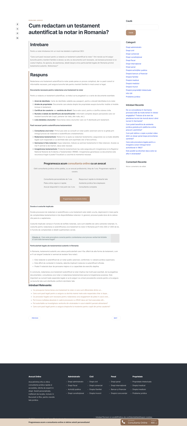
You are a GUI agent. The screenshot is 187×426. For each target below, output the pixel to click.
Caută (129, 21)
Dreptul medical (132, 80)
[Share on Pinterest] (17, 33)
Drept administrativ (133, 47)
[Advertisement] (75, 336)
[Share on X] (17, 29)
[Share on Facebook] (17, 24)
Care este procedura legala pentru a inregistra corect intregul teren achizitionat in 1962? (140, 145)
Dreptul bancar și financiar (137, 73)
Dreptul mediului (132, 83)
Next (115, 318)
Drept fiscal (130, 60)
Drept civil (130, 50)
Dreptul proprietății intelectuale (138, 90)
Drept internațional (133, 64)
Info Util (129, 93)
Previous (35, 318)
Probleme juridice (36, 20)
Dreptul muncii (132, 87)
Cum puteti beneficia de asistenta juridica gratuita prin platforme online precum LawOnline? (141, 127)
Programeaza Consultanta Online (75, 199)
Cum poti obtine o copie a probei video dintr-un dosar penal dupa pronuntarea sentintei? (142, 136)
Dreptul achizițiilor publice (136, 70)
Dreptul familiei (132, 77)
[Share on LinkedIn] (17, 38)
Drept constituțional (134, 57)
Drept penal (130, 67)
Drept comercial (132, 54)
